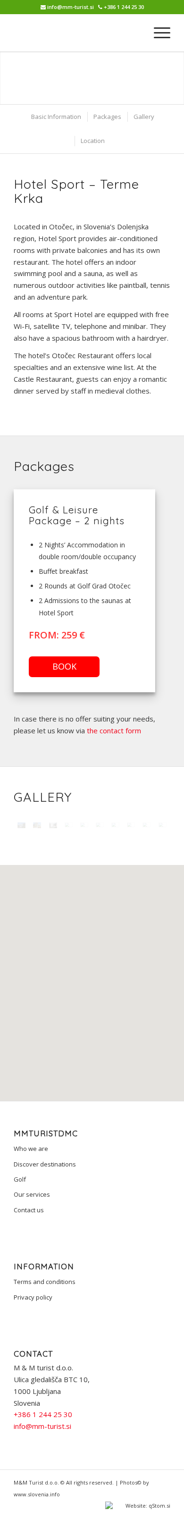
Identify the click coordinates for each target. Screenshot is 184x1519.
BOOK (64, 666)
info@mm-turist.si (70, 6)
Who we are (31, 1148)
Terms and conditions (44, 1281)
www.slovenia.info (37, 1494)
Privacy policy (33, 1297)
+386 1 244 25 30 (124, 6)
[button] (91, 972)
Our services (32, 1194)
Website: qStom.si (147, 1505)
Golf (20, 1179)
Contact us (29, 1210)
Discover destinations (45, 1164)
